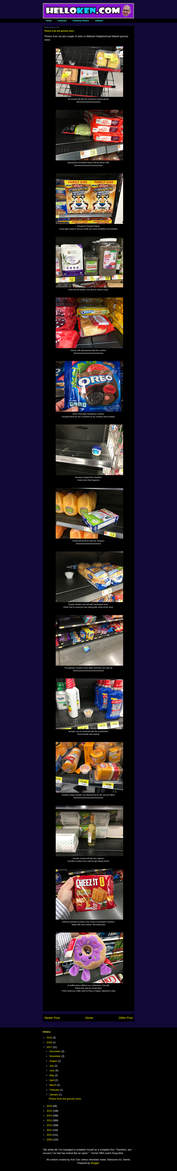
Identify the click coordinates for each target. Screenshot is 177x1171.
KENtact (99, 20)
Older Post (126, 1017)
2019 (50, 1037)
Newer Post (52, 1017)
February (54, 1089)
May (52, 1075)
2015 (50, 1110)
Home (49, 20)
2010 (50, 1134)
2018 (50, 1042)
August (53, 1061)
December (55, 1051)
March (53, 1085)
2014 (50, 1115)
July (51, 1065)
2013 (50, 1120)
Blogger (95, 1163)
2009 (50, 1139)
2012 (50, 1125)
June (52, 1070)
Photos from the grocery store (65, 1098)
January (54, 1094)
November (55, 1056)
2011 (49, 1130)
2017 (50, 1047)
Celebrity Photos (81, 20)
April (52, 1080)
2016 (50, 1106)
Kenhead (62, 20)
